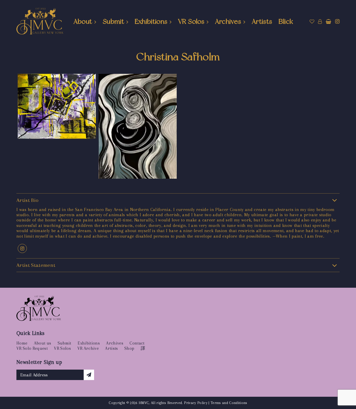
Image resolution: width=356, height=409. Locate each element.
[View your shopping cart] (328, 21)
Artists (262, 21)
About (82, 21)
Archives (228, 21)
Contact (137, 343)
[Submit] (89, 375)
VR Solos (191, 21)
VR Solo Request (32, 348)
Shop (129, 348)
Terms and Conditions (229, 403)
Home (21, 343)
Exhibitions (151, 21)
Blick (286, 21)
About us (42, 343)
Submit (113, 21)
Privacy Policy (195, 403)
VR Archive (88, 348)
